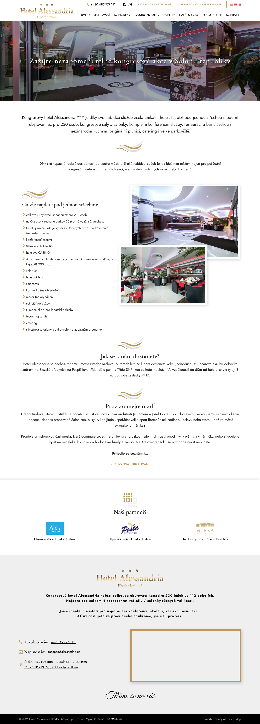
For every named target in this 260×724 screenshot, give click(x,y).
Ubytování (102, 15)
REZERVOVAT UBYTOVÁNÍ (154, 4)
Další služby (188, 15)
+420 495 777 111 (103, 4)
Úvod (85, 15)
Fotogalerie (212, 15)
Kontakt (232, 15)
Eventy (169, 15)
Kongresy (122, 15)
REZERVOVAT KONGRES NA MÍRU (202, 4)
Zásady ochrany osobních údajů (222, 719)
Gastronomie (146, 15)
